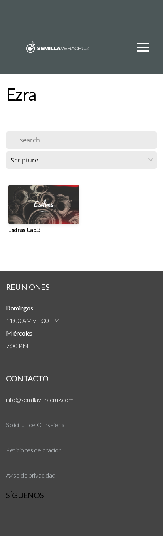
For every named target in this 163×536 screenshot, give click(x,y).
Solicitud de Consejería (35, 424)
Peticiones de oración (33, 450)
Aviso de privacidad (30, 475)
